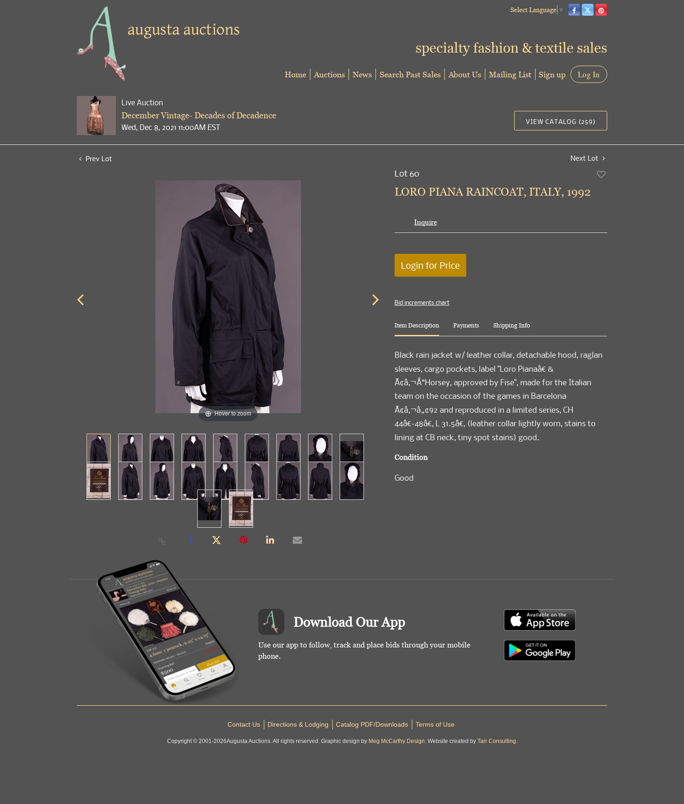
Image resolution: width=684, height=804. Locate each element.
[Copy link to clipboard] (162, 540)
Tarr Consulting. (497, 741)
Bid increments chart (422, 302)
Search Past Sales (410, 74)
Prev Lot (98, 158)
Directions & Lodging (298, 724)
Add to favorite (601, 174)
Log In (589, 74)
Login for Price (430, 265)
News (362, 74)
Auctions (329, 74)
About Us (465, 74)
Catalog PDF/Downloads (372, 724)
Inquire (425, 222)
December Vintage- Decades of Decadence (198, 115)
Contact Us (244, 724)
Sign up (552, 74)
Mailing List (510, 74)
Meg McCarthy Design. (397, 741)
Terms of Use (435, 724)
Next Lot (585, 158)
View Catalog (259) (561, 121)
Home (295, 74)
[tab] (417, 329)
